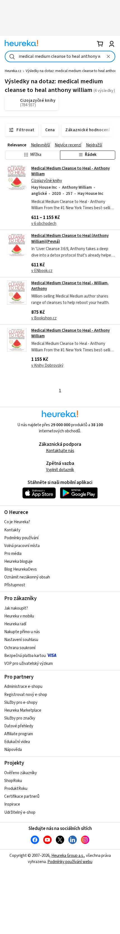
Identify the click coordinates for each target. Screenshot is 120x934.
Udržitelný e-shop (19, 812)
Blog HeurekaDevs (20, 569)
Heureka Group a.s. (67, 856)
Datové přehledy (18, 726)
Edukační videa (17, 742)
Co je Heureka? (17, 522)
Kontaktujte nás (60, 451)
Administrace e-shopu (23, 686)
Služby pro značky (19, 718)
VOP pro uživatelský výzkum (28, 664)
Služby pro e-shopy (20, 702)
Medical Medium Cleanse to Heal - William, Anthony (70, 286)
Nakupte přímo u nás (22, 632)
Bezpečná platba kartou (25, 656)
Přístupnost (14, 585)
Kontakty (12, 530)
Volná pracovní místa (22, 546)
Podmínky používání (21, 538)
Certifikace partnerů (21, 796)
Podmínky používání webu (69, 862)
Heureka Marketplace (22, 710)
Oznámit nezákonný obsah (27, 577)
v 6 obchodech (43, 224)
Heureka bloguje (18, 561)
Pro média (12, 554)
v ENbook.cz (41, 271)
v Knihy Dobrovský (47, 365)
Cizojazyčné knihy (46, 181)
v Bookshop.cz (44, 318)
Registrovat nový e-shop (25, 695)
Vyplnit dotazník (60, 470)
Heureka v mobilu (19, 616)
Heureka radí (15, 624)
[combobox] (60, 56)
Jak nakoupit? (16, 608)
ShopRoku (13, 781)
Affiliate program (18, 734)
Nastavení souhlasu (21, 640)
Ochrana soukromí (19, 648)
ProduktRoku (15, 789)
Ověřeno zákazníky (20, 773)
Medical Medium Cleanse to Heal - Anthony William (70, 171)
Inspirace (12, 804)
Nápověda (13, 750)
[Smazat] (108, 56)
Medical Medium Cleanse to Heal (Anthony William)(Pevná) (70, 238)
